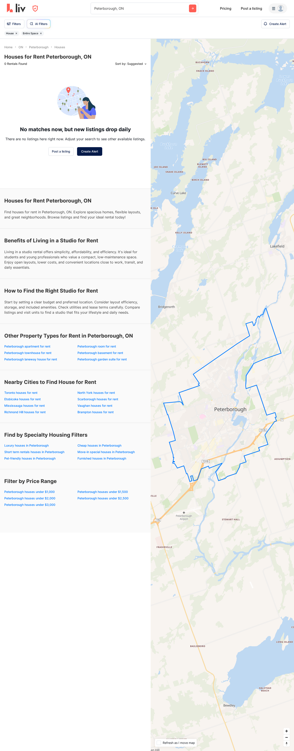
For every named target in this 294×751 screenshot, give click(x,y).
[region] (222, 395)
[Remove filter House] (16, 33)
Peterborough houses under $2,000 (29, 498)
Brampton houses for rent (95, 412)
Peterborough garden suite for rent (102, 359)
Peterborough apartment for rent (27, 346)
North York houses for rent (96, 392)
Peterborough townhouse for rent (27, 353)
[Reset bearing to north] (286, 743)
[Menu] (278, 8)
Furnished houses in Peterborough (101, 458)
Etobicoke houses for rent (22, 399)
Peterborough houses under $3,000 (29, 504)
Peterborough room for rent (96, 346)
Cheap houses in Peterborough (99, 445)
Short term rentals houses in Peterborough (34, 452)
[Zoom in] (286, 731)
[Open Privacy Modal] (35, 8)
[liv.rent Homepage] (16, 8)
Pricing (225, 8)
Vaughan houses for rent (94, 405)
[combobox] (94, 8)
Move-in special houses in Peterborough (106, 452)
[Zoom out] (286, 737)
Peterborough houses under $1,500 (102, 492)
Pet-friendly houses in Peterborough (30, 458)
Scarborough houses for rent (97, 399)
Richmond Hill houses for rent (25, 412)
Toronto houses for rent (20, 392)
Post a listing (251, 8)
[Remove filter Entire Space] (41, 33)
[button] (221, 413)
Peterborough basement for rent (100, 353)
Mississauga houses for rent (24, 405)
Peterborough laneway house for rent (30, 359)
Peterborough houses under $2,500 (102, 498)
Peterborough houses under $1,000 (29, 492)
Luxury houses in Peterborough (26, 445)
